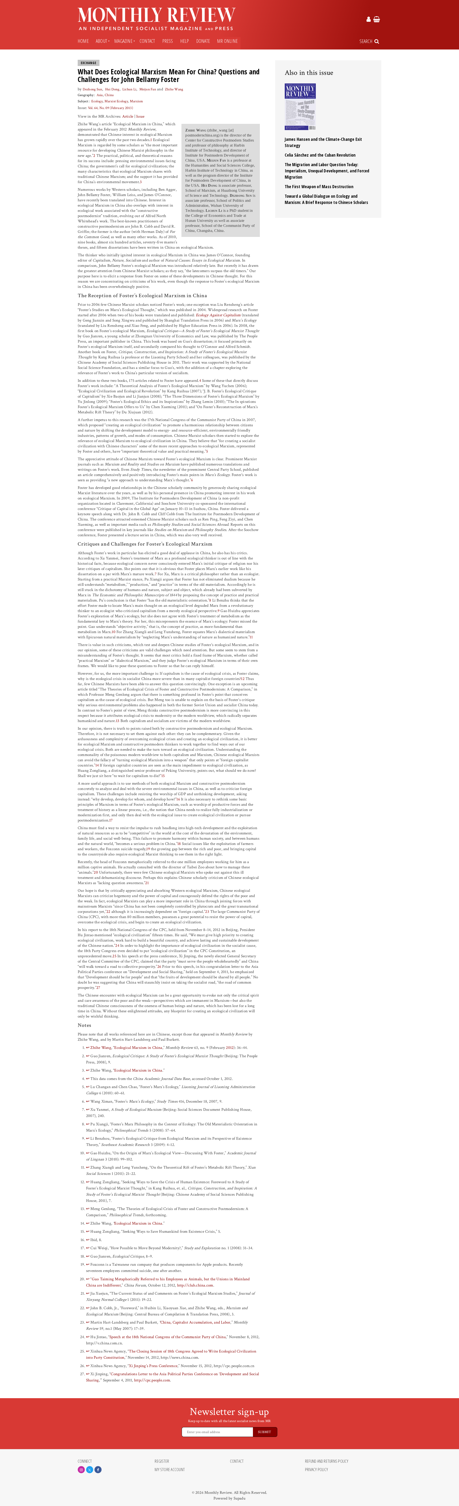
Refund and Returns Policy (327, 1461)
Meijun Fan (147, 89)
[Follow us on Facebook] (98, 1469)
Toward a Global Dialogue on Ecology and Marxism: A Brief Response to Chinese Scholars (326, 199)
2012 (230, 1047)
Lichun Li (129, 89)
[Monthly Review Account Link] (368, 20)
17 (111, 820)
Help (184, 41)
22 (108, 911)
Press (167, 41)
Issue (140, 116)
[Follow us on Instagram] (81, 1469)
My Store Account (170, 1469)
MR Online (227, 41)
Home (83, 41)
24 (117, 945)
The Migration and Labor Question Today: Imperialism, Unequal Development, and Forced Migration (327, 171)
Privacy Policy (316, 1469)
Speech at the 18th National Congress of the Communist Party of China (167, 1337)
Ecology (97, 101)
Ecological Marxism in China (138, 1047)
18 (179, 843)
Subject (83, 101)
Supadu (240, 1498)
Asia (100, 95)
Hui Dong (112, 89)
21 (146, 883)
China (109, 95)
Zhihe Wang (174, 89)
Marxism (136, 101)
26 (159, 966)
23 (207, 911)
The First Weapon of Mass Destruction (319, 186)
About (101, 41)
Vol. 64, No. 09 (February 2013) (110, 108)
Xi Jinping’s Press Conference (153, 1366)
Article (127, 116)
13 (117, 720)
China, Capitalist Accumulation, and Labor (195, 1322)
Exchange (88, 63)
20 (96, 872)
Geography (85, 95)
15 (163, 775)
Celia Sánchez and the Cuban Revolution (320, 155)
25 (114, 956)
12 (242, 678)
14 (97, 765)
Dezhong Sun (92, 89)
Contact (147, 41)
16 (178, 799)
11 (251, 637)
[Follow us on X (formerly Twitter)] (89, 1469)
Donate (203, 41)
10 (113, 632)
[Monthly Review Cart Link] (376, 20)
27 (98, 987)
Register (162, 1461)
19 (148, 849)
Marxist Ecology (116, 101)
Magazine (123, 41)
